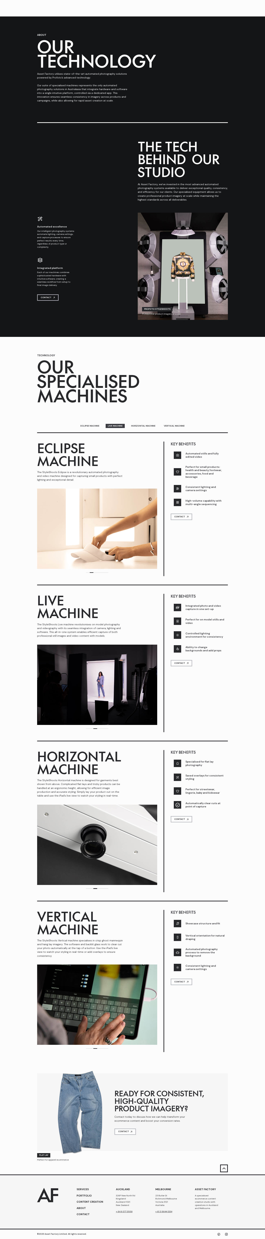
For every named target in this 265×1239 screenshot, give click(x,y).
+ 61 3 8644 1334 (163, 1211)
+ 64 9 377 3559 (124, 1211)
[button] (88, 572)
